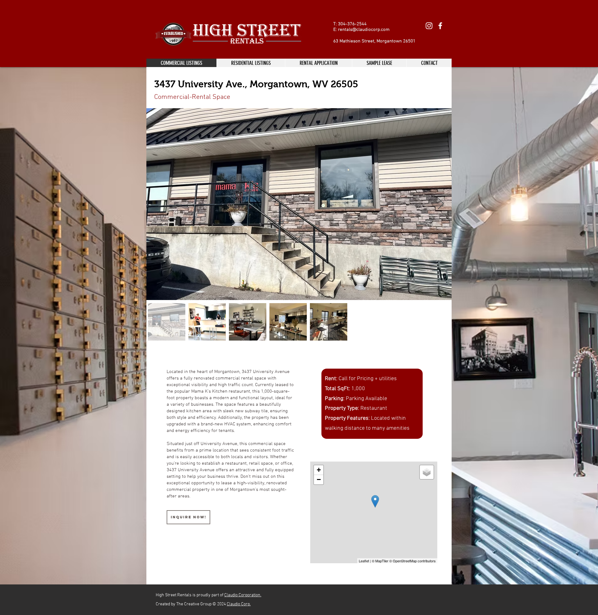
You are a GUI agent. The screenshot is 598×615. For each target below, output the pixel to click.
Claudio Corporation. (242, 595)
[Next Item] (440, 204)
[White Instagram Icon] (429, 25)
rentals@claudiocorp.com (364, 29)
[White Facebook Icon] (440, 25)
